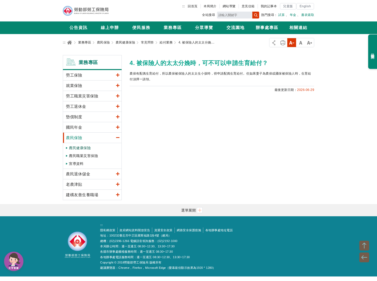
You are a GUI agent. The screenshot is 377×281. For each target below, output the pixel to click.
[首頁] (69, 42)
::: (183, 6)
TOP (364, 245)
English (305, 6)
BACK (364, 257)
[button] (188, 210)
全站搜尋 (208, 15)
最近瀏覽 (373, 52)
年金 (293, 15)
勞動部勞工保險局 (86, 11)
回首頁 (193, 6)
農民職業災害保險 (83, 156)
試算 (281, 15)
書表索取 (307, 15)
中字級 (300, 42)
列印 (282, 42)
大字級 (309, 42)
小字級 (291, 42)
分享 (273, 42)
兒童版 (288, 6)
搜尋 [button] (255, 15)
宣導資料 (76, 164)
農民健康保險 (80, 148)
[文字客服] (14, 261)
